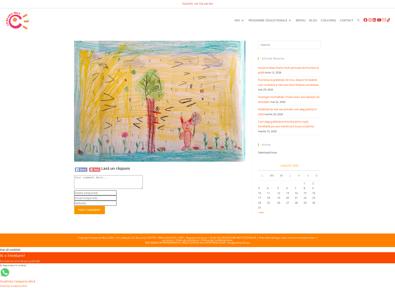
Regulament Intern (197, 237)
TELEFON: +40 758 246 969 (197, 4)
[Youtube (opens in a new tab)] (379, 20)
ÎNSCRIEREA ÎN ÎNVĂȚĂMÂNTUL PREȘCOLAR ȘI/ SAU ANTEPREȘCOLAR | (186, 242)
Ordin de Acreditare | (188, 240)
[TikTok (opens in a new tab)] (388, 20)
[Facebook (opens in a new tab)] (365, 20)
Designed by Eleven (239, 242)
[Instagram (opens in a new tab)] (370, 20)
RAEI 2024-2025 (167, 237)
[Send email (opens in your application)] (384, 20)
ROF (181, 237)
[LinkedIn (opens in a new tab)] (374, 20)
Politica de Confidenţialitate (217, 240)
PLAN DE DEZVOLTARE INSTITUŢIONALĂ (233, 237)
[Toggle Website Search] (358, 20)
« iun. (261, 212)
